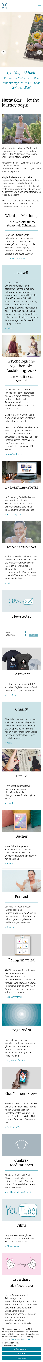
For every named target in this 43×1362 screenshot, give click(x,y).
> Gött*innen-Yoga (13, 1127)
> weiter (8, 328)
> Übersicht (10, 803)
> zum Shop (10, 695)
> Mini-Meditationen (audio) (18, 1192)
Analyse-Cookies (10, 1345)
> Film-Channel (12, 1246)
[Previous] (3, 52)
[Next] (39, 52)
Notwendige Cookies (12, 1343)
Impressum (26, 1339)
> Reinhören (10, 927)
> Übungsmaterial (13, 997)
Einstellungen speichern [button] (21, 1349)
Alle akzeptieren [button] (21, 1358)
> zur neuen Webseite (15, 258)
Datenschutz (16, 1339)
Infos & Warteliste (13, 454)
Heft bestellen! (21, 87)
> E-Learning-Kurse (14, 514)
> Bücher (9, 863)
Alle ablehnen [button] (21, 1353)
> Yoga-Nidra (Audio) (15, 1060)
